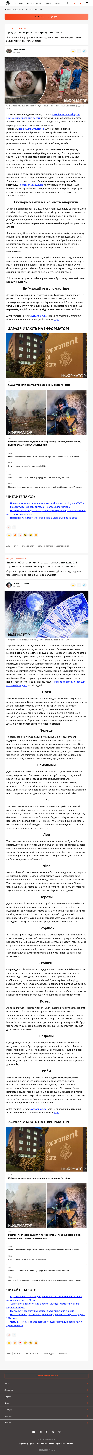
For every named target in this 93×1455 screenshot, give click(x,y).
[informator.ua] (8, 3)
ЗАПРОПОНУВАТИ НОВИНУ (46, 1376)
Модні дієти (53, 16)
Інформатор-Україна (26, 1444)
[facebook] (33, 1432)
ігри (16, 546)
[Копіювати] (84, 51)
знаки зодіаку (48, 1354)
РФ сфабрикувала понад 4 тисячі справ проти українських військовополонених (43, 456)
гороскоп (63, 1354)
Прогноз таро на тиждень (26, 1354)
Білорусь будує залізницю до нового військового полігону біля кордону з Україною (45, 487)
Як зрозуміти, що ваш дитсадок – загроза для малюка (40, 506)
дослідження (62, 546)
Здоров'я (30, 3)
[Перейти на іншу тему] (74, 3)
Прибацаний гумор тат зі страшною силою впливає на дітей (44, 517)
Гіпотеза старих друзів (30, 184)
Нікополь (70, 1444)
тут (56, 319)
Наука (38, 3)
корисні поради (45, 546)
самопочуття (28, 546)
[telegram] (52, 1432)
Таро (8, 1354)
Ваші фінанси (42, 1444)
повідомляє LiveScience (31, 128)
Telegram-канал (38, 315)
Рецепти (57, 3)
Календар (47, 3)
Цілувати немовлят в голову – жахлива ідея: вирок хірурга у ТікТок (47, 503)
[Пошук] (80, 3)
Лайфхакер (19, 3)
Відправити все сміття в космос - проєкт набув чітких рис (42, 1310)
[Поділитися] (79, 51)
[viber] (59, 1432)
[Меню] (87, 3)
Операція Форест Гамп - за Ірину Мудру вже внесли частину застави (38, 477)
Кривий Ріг (60, 1444)
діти (8, 546)
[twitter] (46, 1432)
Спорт (51, 1444)
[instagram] (40, 1432)
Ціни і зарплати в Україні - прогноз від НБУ (27, 466)
